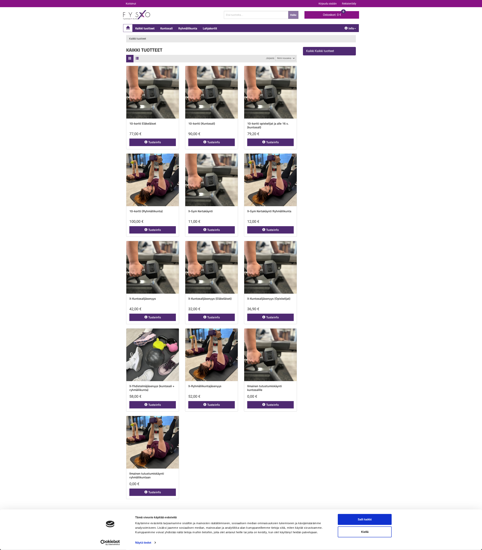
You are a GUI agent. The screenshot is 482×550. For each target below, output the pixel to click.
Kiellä (364, 531)
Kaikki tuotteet (145, 28)
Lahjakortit (210, 28)
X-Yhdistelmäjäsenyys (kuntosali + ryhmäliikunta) (151, 388)
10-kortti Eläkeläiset (142, 123)
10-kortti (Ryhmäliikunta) (146, 211)
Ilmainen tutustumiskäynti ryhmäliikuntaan (146, 475)
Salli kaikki (365, 519)
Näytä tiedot (143, 542)
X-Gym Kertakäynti (200, 211)
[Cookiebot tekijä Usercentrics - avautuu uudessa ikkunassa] (110, 542)
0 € (333, 14)
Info (351, 28)
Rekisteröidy (349, 3)
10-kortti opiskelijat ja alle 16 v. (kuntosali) (268, 125)
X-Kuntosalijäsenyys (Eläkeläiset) (210, 298)
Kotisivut (131, 3)
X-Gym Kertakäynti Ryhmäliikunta (269, 211)
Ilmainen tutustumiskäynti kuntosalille (264, 388)
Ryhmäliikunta (187, 28)
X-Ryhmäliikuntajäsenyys (204, 386)
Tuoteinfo (154, 142)
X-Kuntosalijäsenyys (142, 298)
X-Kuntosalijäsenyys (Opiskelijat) (268, 298)
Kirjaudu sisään (328, 3)
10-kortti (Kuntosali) (201, 123)
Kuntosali (166, 28)
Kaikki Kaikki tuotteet (320, 51)
